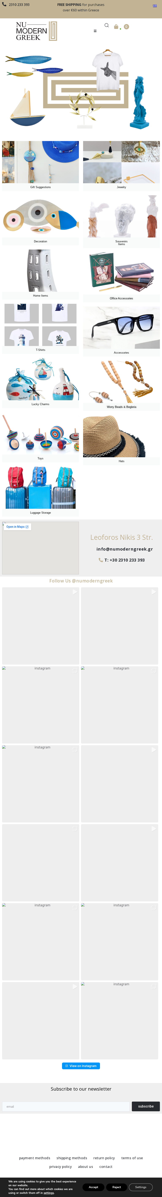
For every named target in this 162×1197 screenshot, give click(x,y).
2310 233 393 (19, 4)
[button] (95, 31)
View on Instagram (83, 1066)
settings (49, 1193)
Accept (93, 1187)
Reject (116, 1187)
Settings (140, 1187)
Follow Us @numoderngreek (81, 581)
